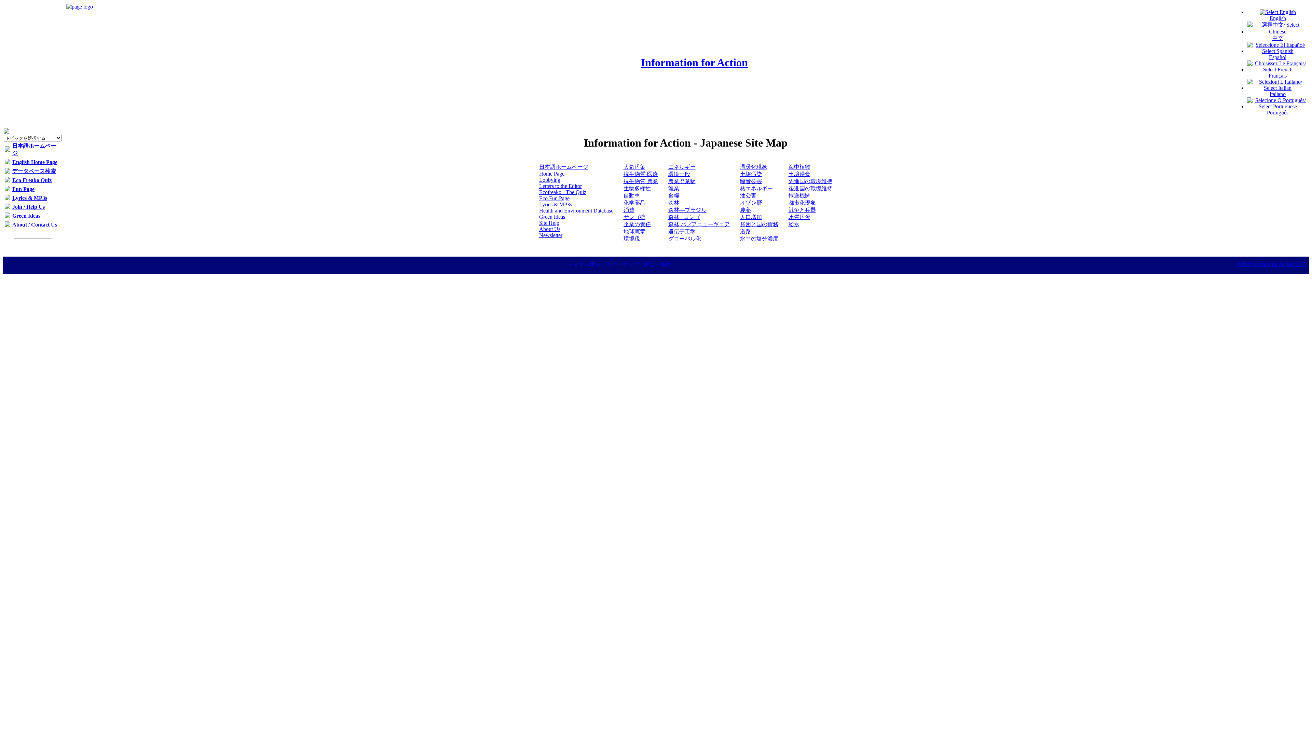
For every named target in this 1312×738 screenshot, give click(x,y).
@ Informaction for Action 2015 (1271, 264)
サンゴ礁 (634, 217)
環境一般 (679, 174)
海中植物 (799, 167)
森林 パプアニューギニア (699, 224)
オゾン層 (751, 203)
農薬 (745, 210)
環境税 (632, 239)
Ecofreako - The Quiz (562, 192)
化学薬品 (634, 203)
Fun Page (23, 189)
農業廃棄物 (682, 181)
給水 (794, 224)
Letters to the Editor (560, 186)
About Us (549, 229)
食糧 (673, 196)
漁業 (673, 188)
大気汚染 (634, 167)
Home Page (551, 174)
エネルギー (682, 167)
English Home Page (34, 162)
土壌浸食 (799, 174)
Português (1277, 112)
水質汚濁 (799, 217)
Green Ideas (26, 216)
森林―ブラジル (687, 210)
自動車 (632, 196)
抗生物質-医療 (641, 174)
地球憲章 (634, 231)
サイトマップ (622, 265)
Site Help (549, 223)
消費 (629, 210)
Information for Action (694, 62)
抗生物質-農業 (641, 181)
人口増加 (751, 217)
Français (1278, 76)
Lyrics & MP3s (29, 198)
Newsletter (550, 235)
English (1278, 18)
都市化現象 (802, 203)
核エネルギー (756, 188)
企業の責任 (637, 224)
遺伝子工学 (682, 231)
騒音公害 (751, 181)
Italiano (1278, 94)
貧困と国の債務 (759, 224)
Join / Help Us (28, 207)
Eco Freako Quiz (32, 180)
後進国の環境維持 (810, 188)
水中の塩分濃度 (759, 239)
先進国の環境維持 (810, 181)
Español (1277, 57)
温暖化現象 (753, 167)
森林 (673, 203)
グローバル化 (684, 239)
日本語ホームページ (563, 167)
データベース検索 (34, 171)
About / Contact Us (34, 225)
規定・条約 (657, 265)
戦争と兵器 (802, 210)
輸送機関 (799, 196)
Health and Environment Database (576, 211)
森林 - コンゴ (684, 217)
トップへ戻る (584, 265)
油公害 (748, 196)
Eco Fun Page (554, 198)
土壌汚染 (751, 174)
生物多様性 (637, 188)
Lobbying (549, 180)
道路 (745, 231)
